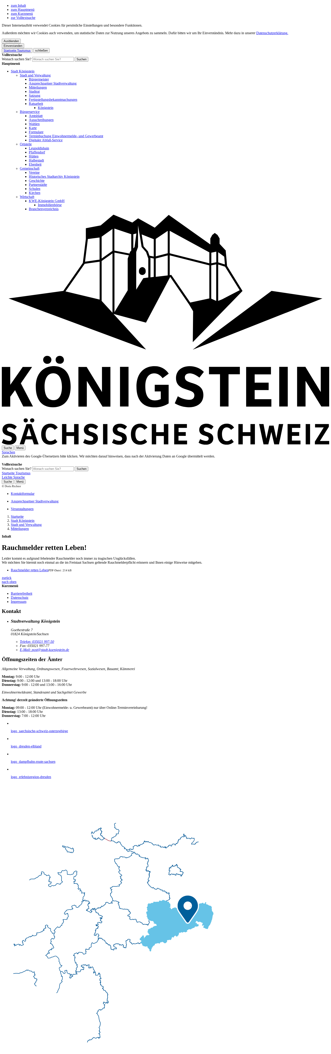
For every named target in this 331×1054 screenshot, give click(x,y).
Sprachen (8, 452)
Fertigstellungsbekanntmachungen (53, 99)
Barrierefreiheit (21, 593)
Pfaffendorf (37, 152)
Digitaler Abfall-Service (46, 140)
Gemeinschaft (29, 168)
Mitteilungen (38, 87)
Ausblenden (11, 41)
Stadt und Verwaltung (35, 75)
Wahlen (34, 124)
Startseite (17, 516)
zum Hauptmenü (22, 9)
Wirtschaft (27, 197)
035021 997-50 (37, 642)
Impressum (18, 602)
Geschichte (37, 180)
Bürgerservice (30, 112)
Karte (33, 128)
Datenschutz (19, 597)
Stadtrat (34, 91)
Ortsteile (26, 144)
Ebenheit (35, 164)
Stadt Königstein (22, 71)
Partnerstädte (38, 185)
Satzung (34, 95)
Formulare (36, 132)
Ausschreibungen (41, 120)
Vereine (34, 172)
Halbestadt (36, 160)
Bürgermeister (39, 79)
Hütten (34, 156)
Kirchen (34, 193)
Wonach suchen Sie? (16, 59)
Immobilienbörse (50, 205)
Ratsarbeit (36, 104)
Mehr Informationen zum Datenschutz (29, 460)
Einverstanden (13, 45)
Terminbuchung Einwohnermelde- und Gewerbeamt (66, 136)
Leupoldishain (39, 148)
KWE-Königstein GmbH (47, 201)
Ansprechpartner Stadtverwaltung (53, 83)
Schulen (34, 189)
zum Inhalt (18, 5)
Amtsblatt (36, 116)
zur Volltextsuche (23, 18)
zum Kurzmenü (22, 14)
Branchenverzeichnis (44, 209)
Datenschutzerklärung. (272, 33)
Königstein (45, 108)
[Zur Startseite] (165, 443)
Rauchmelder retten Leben (29, 570)
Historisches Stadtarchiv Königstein (54, 176)
